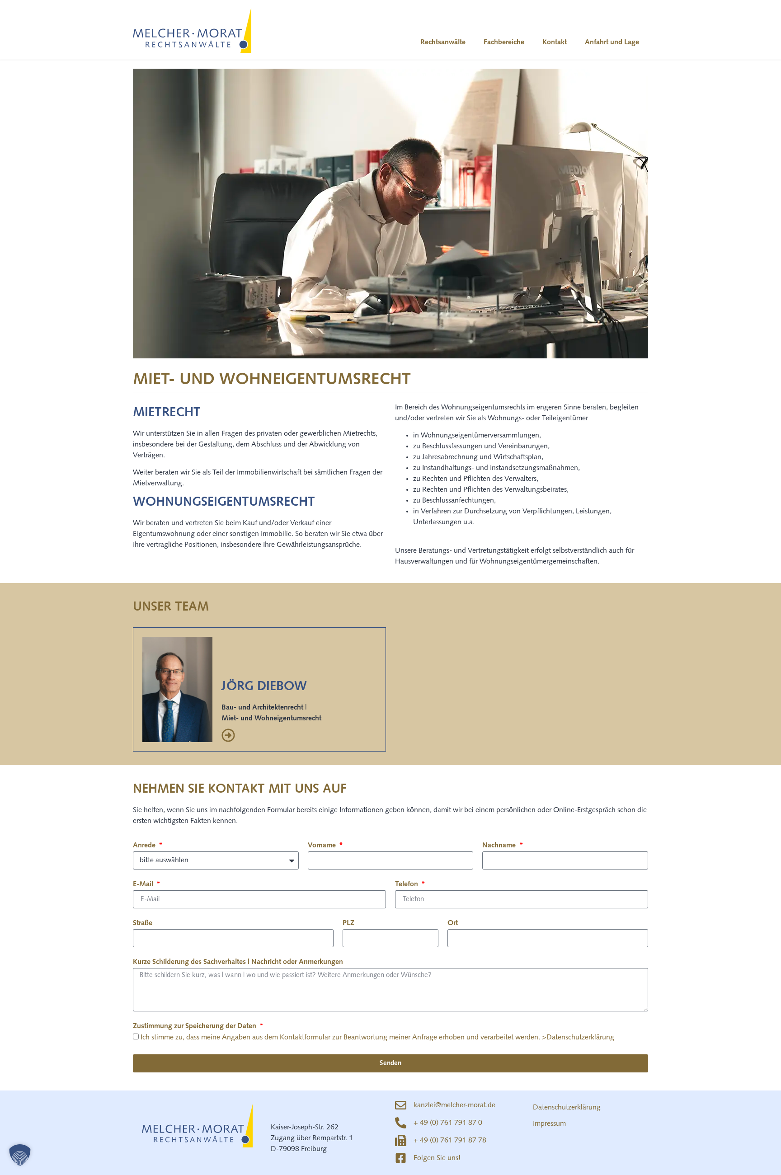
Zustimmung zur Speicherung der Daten (195, 1026)
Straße (142, 923)
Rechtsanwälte (443, 42)
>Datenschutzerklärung (578, 1037)
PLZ (348, 923)
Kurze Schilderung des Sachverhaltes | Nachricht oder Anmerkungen (238, 962)
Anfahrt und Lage (612, 42)
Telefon (407, 884)
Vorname (323, 845)
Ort (452, 923)
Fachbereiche (504, 42)
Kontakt (554, 42)
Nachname (500, 845)
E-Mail (144, 884)
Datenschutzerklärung (567, 1107)
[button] (20, 1155)
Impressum (549, 1124)
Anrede (145, 845)
